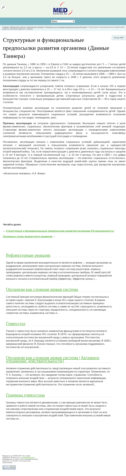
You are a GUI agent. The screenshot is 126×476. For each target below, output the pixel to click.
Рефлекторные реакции (28, 255)
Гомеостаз (15, 323)
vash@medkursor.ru (28, 457)
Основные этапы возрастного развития (27, 236)
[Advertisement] (64, 199)
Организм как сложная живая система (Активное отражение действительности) (52, 359)
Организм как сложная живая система (42, 289)
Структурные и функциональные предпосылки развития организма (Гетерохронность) (60, 231)
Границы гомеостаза (25, 395)
